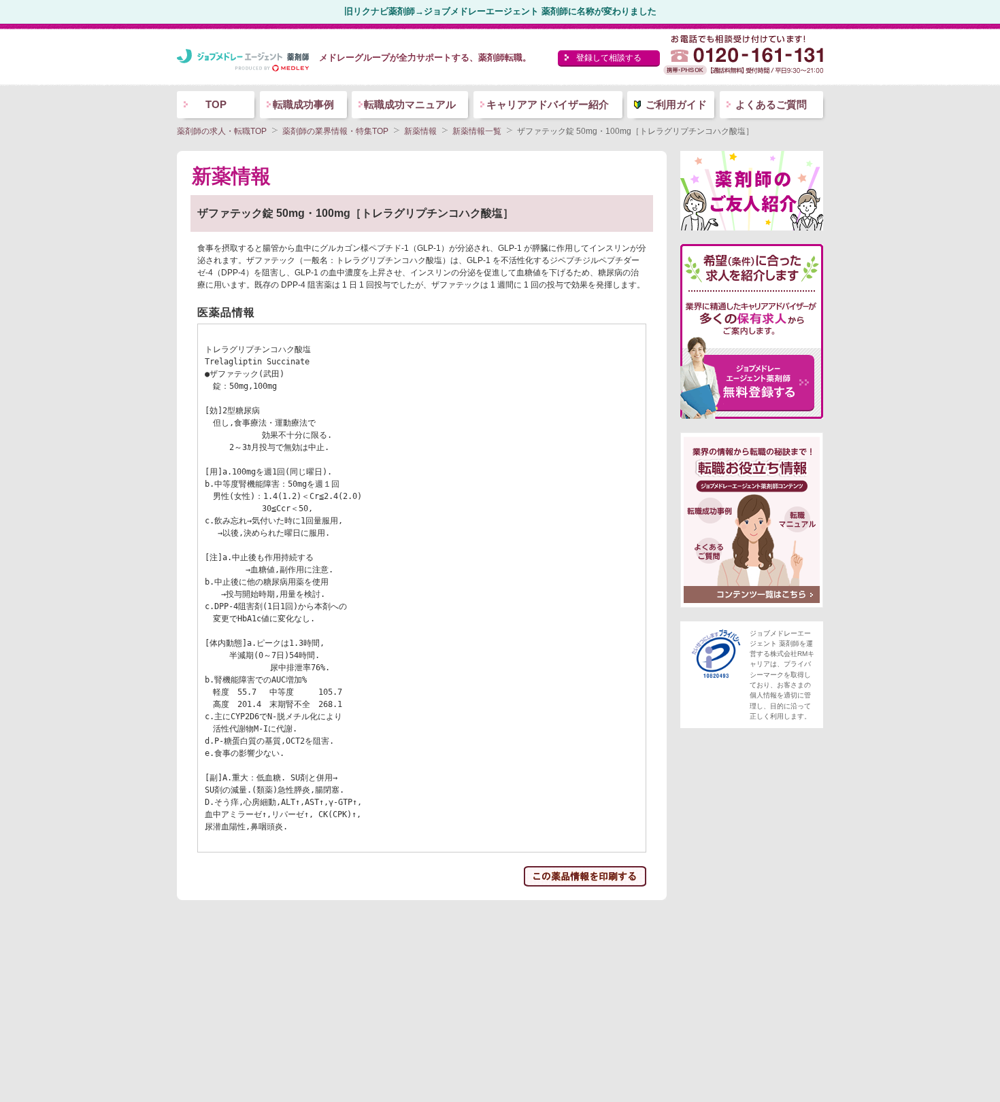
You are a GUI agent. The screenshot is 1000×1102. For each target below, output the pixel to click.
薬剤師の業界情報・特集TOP (335, 131)
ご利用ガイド (676, 104)
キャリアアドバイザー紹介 (547, 104)
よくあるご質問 (771, 104)
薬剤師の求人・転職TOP (222, 131)
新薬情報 (420, 131)
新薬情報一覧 (476, 131)
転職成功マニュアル (410, 104)
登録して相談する (608, 58)
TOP (216, 104)
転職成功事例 (303, 104)
